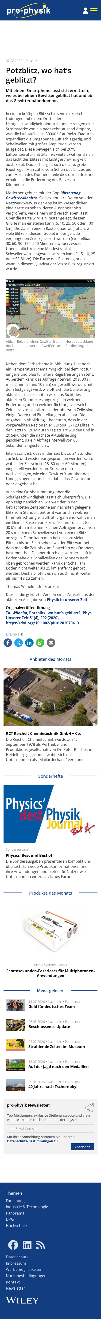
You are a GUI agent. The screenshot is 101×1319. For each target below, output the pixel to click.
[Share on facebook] (8, 642)
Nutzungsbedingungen (26, 1275)
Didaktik (31, 60)
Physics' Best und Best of (29, 855)
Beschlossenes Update (49, 1026)
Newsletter (15, 1288)
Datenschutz (17, 1256)
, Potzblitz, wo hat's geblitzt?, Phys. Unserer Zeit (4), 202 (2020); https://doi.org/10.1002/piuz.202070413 (49, 618)
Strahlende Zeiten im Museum (56, 1046)
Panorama (72, 1001)
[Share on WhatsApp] (40, 642)
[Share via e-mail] (51, 642)
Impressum (16, 1263)
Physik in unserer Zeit (67, 599)
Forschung (15, 1200)
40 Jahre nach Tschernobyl (53, 1086)
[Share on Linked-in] (29, 642)
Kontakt (13, 1282)
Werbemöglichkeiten (24, 1269)
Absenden (82, 1146)
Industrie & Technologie (27, 1206)
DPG (10, 1219)
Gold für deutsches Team (51, 1006)
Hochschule (16, 1225)
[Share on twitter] (18, 642)
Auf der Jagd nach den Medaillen (58, 1066)
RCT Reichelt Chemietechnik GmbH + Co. (43, 733)
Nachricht (55, 1001)
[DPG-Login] (85, 10)
